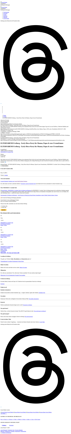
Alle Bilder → (4, 413)
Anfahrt (6, 175)
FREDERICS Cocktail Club (7, 152)
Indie (29, 419)
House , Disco (4, 225)
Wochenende (6, 12)
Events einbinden (19, 430)
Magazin (5, 17)
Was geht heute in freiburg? (40, 311)
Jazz (33, 419)
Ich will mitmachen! (10, 275)
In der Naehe (6, 18)
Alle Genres (37, 419)
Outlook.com (11, 181)
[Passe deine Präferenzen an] (1, 432)
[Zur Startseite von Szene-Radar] (4, 2)
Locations (10, 261)
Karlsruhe (11, 425)
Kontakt (17, 275)
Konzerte (5, 13)
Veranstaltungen (4, 261)
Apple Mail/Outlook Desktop (20, 181)
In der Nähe (42, 322)
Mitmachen (7, 431)
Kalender (5, 16)
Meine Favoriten (23, 267)
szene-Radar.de (4, 430)
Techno (11, 419)
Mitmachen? (3, 275)
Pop (2, 419)
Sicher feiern (21, 261)
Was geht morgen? (29, 316)
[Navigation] (1, 1)
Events (4, 14)
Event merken (4, 165)
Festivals (2, 283)
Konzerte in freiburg (27, 304)
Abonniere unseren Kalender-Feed (28, 183)
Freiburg (4, 425)
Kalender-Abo (42, 292)
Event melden (22, 275)
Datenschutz (23, 431)
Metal (20, 419)
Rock (6, 419)
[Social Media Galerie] (7, 412)
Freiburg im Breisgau (6, 432)
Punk (25, 419)
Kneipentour (15, 261)
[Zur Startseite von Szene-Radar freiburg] (4, 7)
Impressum (17, 431)
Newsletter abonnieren (34, 298)
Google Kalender (4, 181)
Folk (16, 419)
